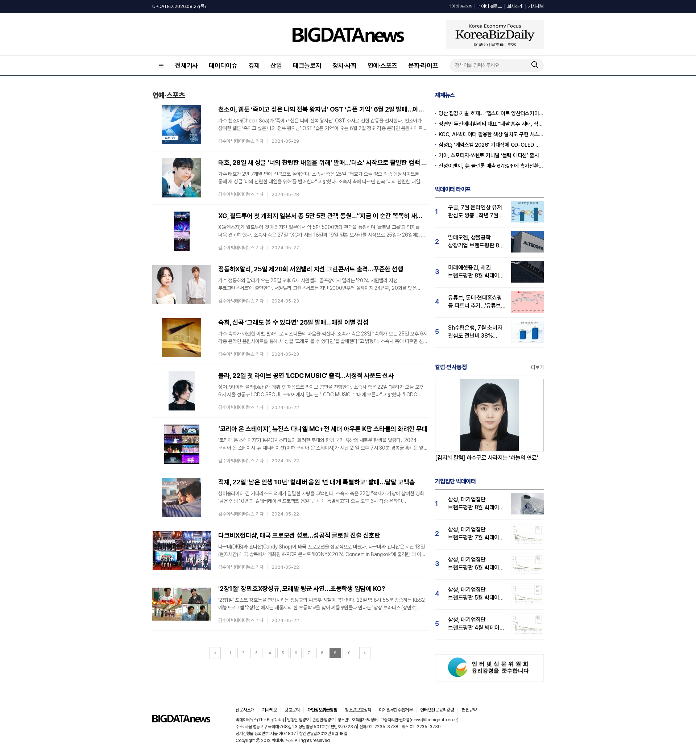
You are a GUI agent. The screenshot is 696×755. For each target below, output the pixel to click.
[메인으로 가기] (181, 720)
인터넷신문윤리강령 (437, 710)
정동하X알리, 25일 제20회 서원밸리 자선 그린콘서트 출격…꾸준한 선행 (310, 269)
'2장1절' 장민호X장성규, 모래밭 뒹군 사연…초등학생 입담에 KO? (301, 588)
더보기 (537, 367)
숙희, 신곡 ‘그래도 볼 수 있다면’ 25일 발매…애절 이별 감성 (293, 322)
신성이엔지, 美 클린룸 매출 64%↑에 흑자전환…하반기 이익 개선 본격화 (491, 166)
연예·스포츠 (383, 65)
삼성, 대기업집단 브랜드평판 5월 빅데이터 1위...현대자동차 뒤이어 (476, 594)
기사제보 (536, 6)
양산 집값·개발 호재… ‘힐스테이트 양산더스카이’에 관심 (491, 113)
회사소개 (515, 6)
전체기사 (186, 65)
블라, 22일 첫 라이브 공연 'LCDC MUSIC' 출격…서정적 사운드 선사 (306, 375)
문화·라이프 (423, 65)
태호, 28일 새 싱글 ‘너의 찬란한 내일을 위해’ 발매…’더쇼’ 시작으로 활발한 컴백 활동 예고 (323, 162)
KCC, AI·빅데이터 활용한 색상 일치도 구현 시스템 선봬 (491, 134)
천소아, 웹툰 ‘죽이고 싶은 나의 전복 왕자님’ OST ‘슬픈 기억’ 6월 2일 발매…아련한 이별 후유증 (323, 109)
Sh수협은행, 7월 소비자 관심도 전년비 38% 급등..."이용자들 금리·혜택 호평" (475, 332)
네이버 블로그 (489, 6)
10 (349, 653)
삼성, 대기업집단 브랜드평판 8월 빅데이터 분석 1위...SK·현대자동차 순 (476, 504)
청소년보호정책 (358, 710)
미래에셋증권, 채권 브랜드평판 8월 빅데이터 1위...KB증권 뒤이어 (476, 272)
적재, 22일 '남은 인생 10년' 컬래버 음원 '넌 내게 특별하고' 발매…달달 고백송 (316, 482)
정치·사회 (344, 65)
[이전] (215, 653)
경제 (254, 65)
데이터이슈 (223, 65)
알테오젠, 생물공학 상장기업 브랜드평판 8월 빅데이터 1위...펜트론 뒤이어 (476, 242)
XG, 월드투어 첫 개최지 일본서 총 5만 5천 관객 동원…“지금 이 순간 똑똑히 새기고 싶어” (323, 216)
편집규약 (468, 710)
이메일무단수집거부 (396, 710)
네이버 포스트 (459, 6)
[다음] (364, 653)
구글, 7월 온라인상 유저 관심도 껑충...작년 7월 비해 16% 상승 (475, 212)
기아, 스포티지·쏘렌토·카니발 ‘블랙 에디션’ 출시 (489, 155)
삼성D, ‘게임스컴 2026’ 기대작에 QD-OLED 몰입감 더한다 (491, 145)
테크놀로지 (307, 65)
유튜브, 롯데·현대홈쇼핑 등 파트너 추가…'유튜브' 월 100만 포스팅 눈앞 (475, 302)
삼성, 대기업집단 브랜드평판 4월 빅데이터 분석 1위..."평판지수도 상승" (476, 624)
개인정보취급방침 (322, 710)
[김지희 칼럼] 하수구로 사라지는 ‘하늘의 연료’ (486, 457)
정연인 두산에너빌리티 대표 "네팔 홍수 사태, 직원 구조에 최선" (491, 124)
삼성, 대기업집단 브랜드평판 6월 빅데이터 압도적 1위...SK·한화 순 (476, 564)
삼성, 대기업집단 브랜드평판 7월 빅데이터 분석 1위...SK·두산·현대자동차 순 (476, 534)
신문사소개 (245, 710)
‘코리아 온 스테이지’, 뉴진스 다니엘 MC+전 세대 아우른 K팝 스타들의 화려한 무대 (322, 429)
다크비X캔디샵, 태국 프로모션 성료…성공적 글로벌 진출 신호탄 (299, 535)
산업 (276, 65)
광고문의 (292, 710)
